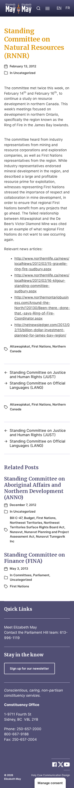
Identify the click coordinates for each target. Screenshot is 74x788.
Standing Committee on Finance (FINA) (34, 558)
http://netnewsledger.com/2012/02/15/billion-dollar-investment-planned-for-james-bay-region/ (42, 330)
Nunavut (16, 532)
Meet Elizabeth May (20, 627)
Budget (29, 518)
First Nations (41, 346)
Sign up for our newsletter (29, 668)
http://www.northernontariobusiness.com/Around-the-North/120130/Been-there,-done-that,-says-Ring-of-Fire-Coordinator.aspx (42, 307)
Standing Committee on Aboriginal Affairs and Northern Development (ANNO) (34, 488)
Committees (22, 575)
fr (68, 8)
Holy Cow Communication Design (50, 775)
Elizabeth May (12, 778)
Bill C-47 (16, 518)
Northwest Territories (26, 523)
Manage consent (50, 783)
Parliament (41, 575)
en (59, 8)
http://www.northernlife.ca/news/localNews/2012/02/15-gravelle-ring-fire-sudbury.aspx (41, 263)
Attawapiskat (20, 346)
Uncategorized (24, 73)
